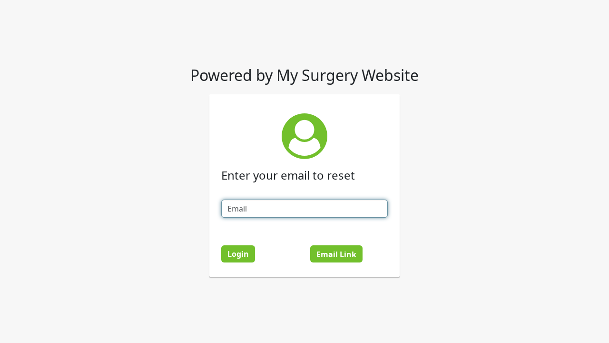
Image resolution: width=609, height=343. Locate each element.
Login (238, 254)
